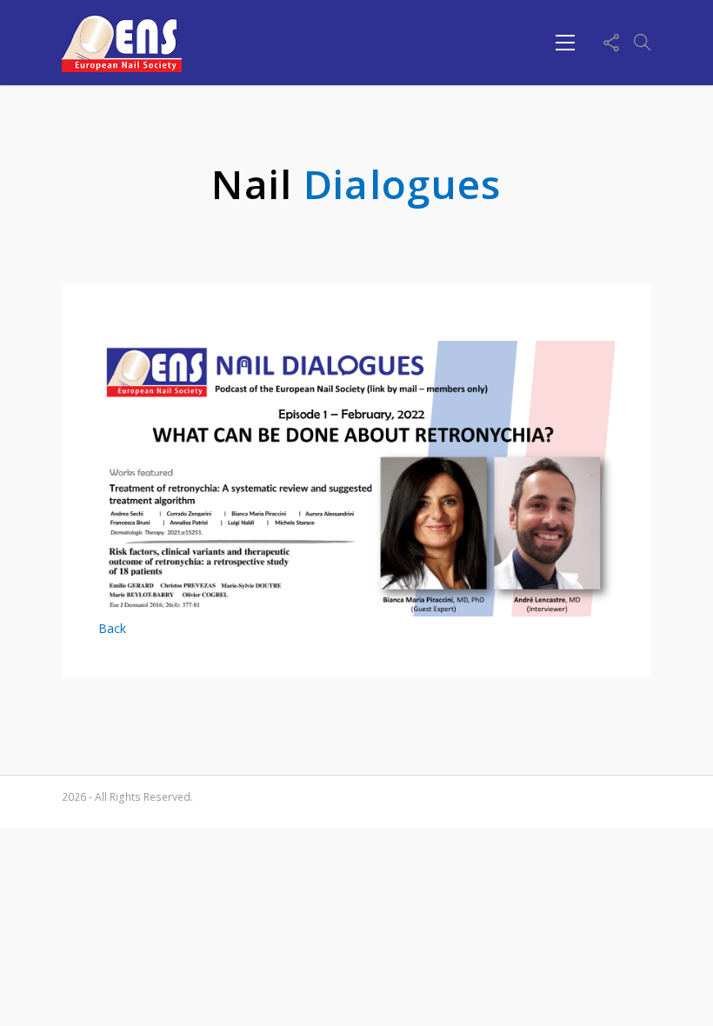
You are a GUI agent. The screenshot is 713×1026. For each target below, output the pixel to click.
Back (112, 628)
